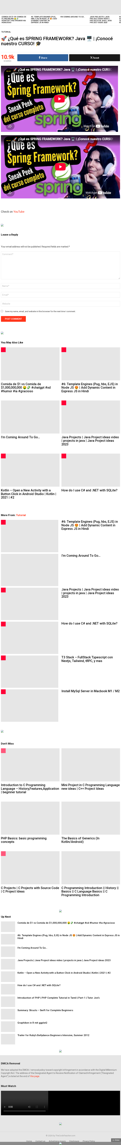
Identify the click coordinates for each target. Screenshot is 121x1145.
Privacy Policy (89, 1141)
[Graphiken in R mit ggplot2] (8, 1026)
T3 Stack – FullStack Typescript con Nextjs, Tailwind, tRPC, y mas (87, 659)
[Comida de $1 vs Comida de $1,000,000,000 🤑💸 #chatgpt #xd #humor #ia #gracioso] (14, 7)
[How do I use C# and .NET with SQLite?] (90, 470)
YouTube (18, 211)
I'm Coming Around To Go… (72, 17)
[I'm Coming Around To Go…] (73, 7)
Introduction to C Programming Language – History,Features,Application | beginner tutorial (30, 788)
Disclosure (74, 1141)
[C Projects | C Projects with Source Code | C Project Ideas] (30, 867)
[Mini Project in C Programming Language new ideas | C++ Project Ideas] (90, 764)
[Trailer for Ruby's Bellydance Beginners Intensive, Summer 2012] (8, 1039)
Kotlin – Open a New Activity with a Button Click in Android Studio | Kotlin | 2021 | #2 (28, 493)
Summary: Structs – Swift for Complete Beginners (45, 1010)
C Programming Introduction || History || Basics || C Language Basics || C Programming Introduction (90, 891)
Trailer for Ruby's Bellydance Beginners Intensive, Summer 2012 (53, 1035)
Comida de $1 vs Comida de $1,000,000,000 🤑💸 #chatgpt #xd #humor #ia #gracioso (14, 20)
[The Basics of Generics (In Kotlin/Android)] (90, 818)
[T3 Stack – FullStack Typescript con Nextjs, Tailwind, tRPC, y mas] (29, 672)
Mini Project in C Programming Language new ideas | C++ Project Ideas (90, 787)
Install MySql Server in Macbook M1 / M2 (90, 691)
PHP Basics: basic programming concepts (24, 840)
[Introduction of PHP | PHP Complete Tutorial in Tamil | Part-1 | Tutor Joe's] (8, 1001)
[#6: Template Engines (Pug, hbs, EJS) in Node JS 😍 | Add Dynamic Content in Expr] (44, 7)
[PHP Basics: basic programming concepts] (30, 818)
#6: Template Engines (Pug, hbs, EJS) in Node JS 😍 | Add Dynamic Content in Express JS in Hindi (44, 20)
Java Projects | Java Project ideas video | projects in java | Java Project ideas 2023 (101, 20)
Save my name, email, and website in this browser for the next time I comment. (40, 311)
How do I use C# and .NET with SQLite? (89, 490)
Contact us (40, 1141)
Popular (3, 750)
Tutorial (21, 515)
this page (34, 1076)
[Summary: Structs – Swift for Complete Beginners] (8, 1014)
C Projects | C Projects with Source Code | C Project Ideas (30, 889)
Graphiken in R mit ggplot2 (32, 1022)
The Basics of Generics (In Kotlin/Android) (80, 840)
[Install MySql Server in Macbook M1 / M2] (29, 705)
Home (29, 1141)
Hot (3, 349)
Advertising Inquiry (57, 1141)
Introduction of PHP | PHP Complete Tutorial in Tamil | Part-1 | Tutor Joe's (58, 997)
